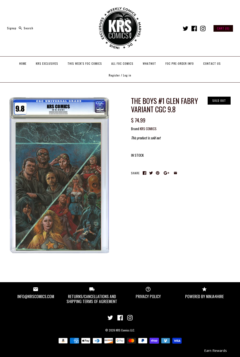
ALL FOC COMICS (122, 63)
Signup (11, 28)
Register (114, 75)
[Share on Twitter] (151, 173)
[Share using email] (175, 173)
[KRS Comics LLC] (120, 7)
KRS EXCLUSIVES (47, 63)
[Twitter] (185, 28)
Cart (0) (223, 28)
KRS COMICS (148, 128)
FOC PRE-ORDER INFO (179, 63)
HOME (22, 63)
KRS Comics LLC (125, 330)
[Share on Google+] (166, 173)
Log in (127, 75)
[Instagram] (203, 28)
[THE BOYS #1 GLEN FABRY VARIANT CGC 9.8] (59, 99)
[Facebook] (194, 28)
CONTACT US (212, 63)
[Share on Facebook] (144, 173)
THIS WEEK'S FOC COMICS (85, 63)
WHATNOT (149, 63)
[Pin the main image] (157, 173)
